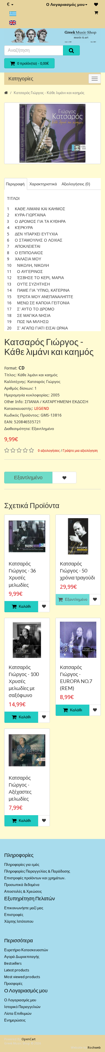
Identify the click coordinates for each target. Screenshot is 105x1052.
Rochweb (94, 1047)
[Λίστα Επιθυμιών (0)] (96, 4)
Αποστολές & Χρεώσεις (23, 891)
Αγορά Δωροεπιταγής (21, 957)
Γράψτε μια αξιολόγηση (80, 451)
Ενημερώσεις (14, 1020)
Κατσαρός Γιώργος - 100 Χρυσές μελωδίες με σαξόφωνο (24, 681)
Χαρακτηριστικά (43, 184)
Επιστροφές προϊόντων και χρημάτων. (34, 878)
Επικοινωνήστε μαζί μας (23, 908)
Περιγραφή (15, 184)
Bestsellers (13, 963)
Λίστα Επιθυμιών (18, 1013)
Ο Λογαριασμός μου (65, 4)
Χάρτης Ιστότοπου (18, 921)
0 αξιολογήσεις (49, 451)
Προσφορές (13, 983)
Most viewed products (22, 977)
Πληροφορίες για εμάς (21, 864)
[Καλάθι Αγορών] (96, 12)
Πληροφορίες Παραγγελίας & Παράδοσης (37, 871)
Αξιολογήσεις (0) (76, 184)
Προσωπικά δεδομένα (21, 885)
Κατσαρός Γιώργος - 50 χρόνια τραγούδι (77, 570)
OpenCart (29, 1039)
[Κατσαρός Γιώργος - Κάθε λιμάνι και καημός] (52, 133)
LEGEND (41, 408)
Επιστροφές (13, 915)
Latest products (16, 970)
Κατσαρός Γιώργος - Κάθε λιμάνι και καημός (49, 93)
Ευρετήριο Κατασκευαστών (26, 950)
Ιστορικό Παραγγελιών (22, 1007)
